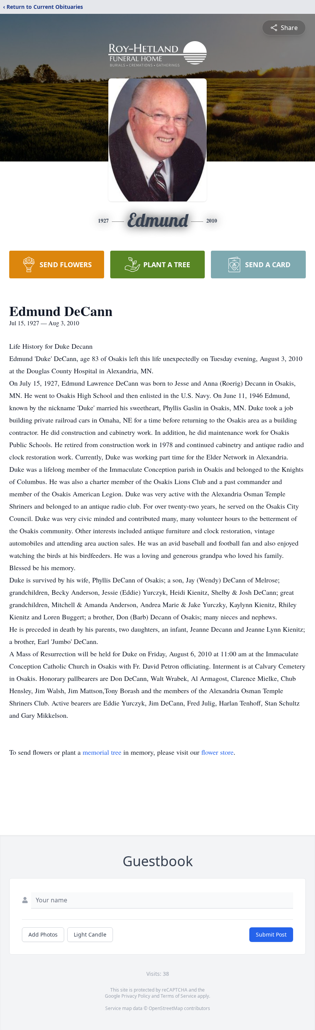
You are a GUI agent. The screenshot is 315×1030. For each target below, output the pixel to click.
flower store (217, 752)
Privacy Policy (135, 996)
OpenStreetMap (166, 1008)
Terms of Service (178, 996)
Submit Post (271, 934)
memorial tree (102, 752)
